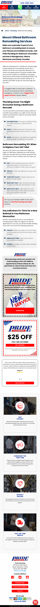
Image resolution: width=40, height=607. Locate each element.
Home (12, 8)
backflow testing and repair (22, 202)
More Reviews (20, 383)
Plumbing (13, 31)
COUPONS (28, 8)
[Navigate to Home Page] (6, 2)
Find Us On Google (20, 571)
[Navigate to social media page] (12, 577)
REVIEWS (36, 8)
